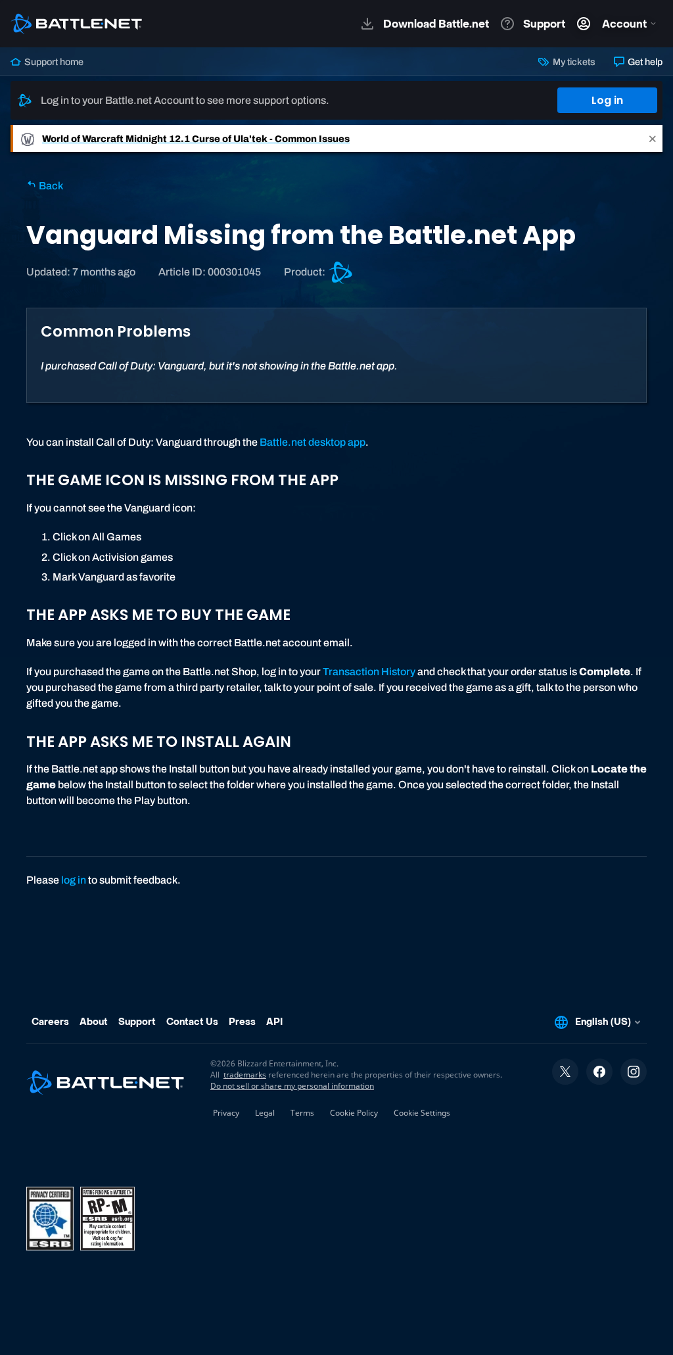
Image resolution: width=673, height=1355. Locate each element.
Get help (644, 62)
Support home (52, 62)
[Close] (652, 138)
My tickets (573, 62)
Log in (607, 100)
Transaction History (369, 671)
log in (73, 880)
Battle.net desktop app (312, 442)
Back (50, 185)
